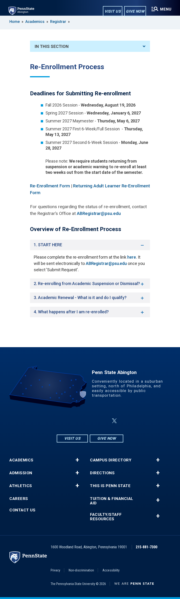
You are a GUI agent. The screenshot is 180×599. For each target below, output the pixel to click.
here (131, 257)
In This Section (52, 46)
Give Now (135, 11)
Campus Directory (110, 460)
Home (14, 21)
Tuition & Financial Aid (111, 500)
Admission (20, 473)
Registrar (58, 21)
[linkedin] (91, 421)
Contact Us (22, 510)
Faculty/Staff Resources (106, 516)
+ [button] (77, 460)
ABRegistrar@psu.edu (99, 213)
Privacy (55, 570)
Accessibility (111, 570)
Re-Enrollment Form (50, 186)
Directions (102, 473)
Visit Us (113, 11)
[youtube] (103, 421)
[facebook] (78, 421)
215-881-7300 (146, 547)
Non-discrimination (81, 570)
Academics (35, 21)
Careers (18, 498)
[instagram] (66, 421)
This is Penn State (110, 486)
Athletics (20, 486)
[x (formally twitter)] (114, 421)
